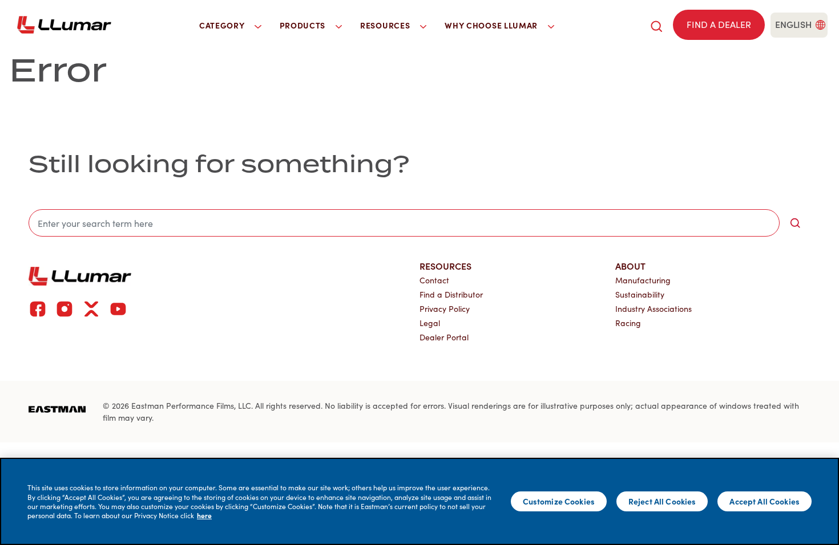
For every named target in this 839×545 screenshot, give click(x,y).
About (630, 265)
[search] (656, 25)
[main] (419, 501)
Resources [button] (386, 25)
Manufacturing (643, 280)
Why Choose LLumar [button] (492, 25)
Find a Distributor (451, 294)
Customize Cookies (559, 501)
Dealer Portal (444, 337)
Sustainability (639, 294)
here (204, 515)
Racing (628, 323)
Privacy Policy (445, 308)
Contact (434, 280)
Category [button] (223, 25)
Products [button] (304, 25)
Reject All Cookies (662, 501)
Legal (430, 323)
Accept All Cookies (764, 501)
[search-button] (795, 223)
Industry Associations (653, 308)
